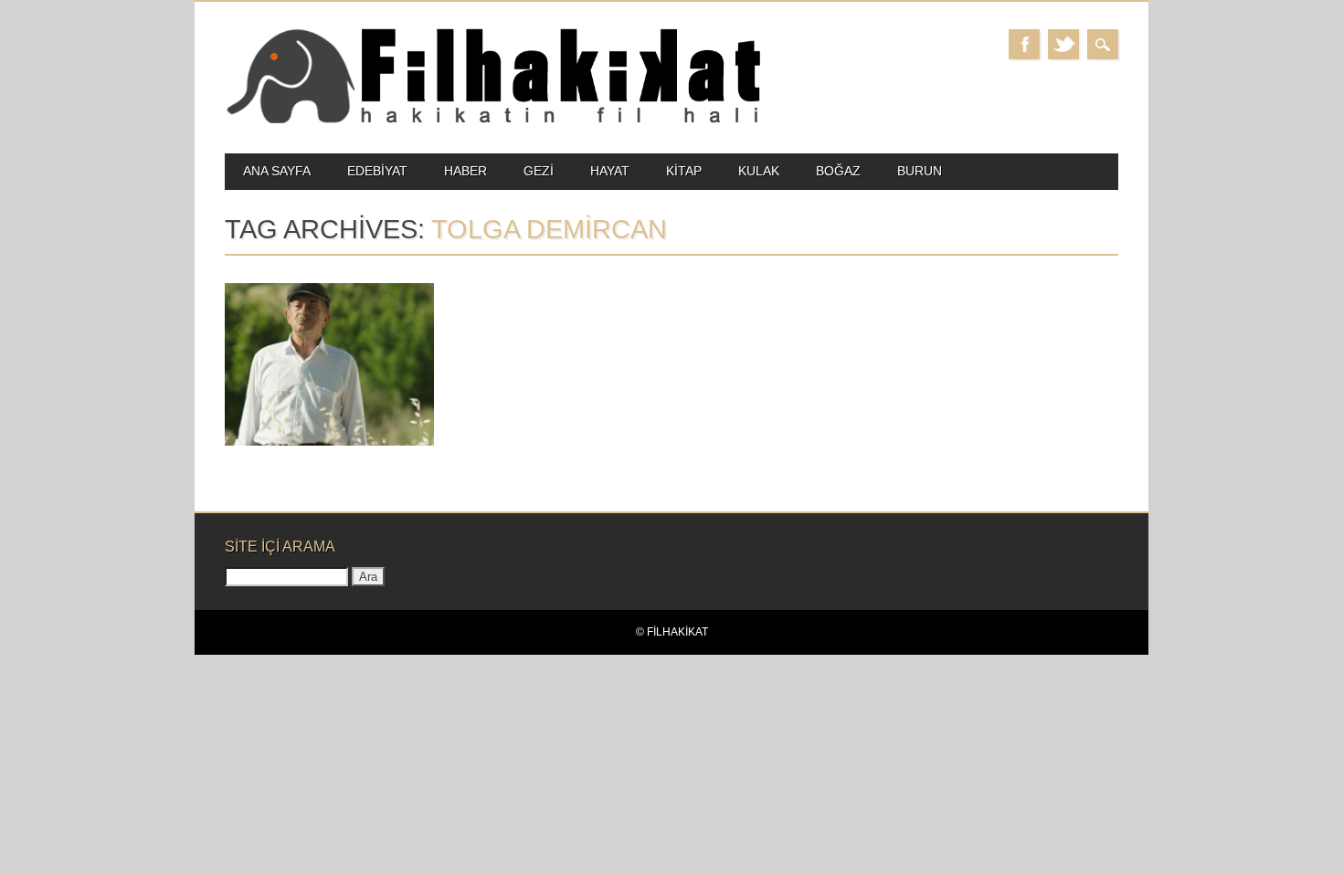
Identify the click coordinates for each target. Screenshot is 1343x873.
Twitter (1063, 44)
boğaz (838, 170)
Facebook (1024, 44)
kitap (684, 170)
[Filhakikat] (493, 122)
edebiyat (377, 170)
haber (465, 170)
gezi (538, 170)
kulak (758, 170)
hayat (609, 170)
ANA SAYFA (277, 170)
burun (919, 170)
